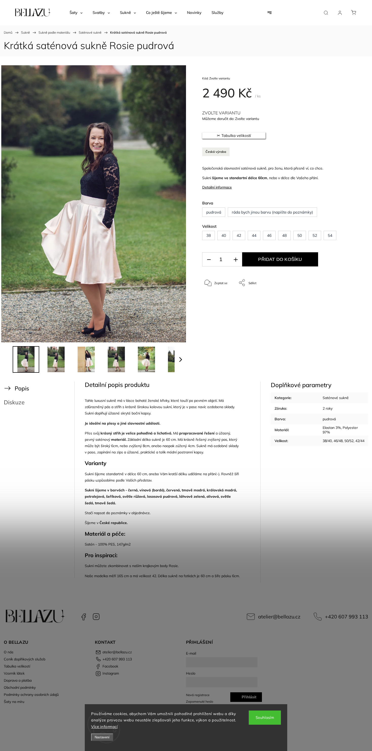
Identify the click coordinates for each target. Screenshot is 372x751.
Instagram (96, 616)
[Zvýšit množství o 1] (235, 259)
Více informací (104, 726)
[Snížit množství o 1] (208, 259)
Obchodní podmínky (20, 687)
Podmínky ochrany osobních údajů (31, 694)
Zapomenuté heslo (199, 701)
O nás (8, 652)
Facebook (83, 616)
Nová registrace (198, 695)
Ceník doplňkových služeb (24, 659)
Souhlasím (265, 717)
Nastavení (102, 737)
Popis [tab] (22, 388)
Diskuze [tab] (14, 402)
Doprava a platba (18, 680)
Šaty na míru (14, 701)
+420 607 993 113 (346, 616)
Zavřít (344, 299)
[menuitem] (76, 12)
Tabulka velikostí (17, 666)
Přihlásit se (249, 698)
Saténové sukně (336, 397)
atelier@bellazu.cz (279, 616)
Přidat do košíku (280, 259)
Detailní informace (217, 187)
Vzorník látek (14, 673)
